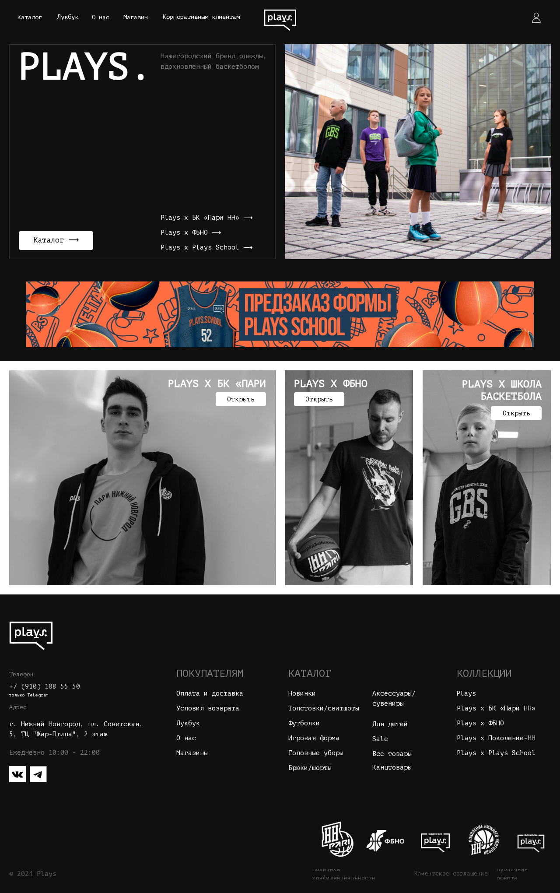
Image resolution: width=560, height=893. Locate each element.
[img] (280, 17)
